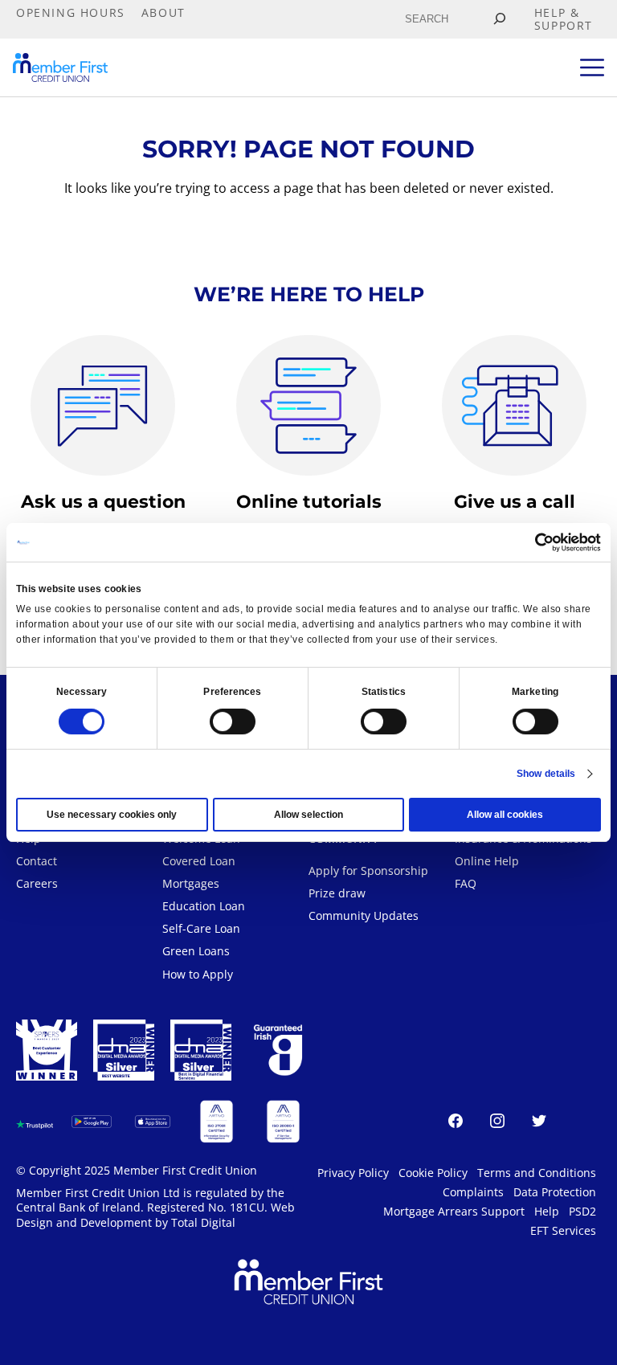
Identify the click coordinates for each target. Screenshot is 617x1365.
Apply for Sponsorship (368, 870)
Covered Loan (198, 860)
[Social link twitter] (539, 1123)
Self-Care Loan (201, 928)
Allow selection (308, 814)
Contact (36, 860)
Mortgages (190, 883)
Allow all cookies (505, 814)
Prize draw (337, 893)
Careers (37, 883)
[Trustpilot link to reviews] (34, 1121)
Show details (546, 773)
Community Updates (363, 915)
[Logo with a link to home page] (60, 67)
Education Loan (203, 905)
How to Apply (197, 974)
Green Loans (196, 950)
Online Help (487, 860)
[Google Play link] (91, 1121)
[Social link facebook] (455, 1123)
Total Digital (203, 1222)
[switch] (232, 721)
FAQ (465, 883)
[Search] (499, 19)
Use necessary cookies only (112, 814)
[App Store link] (152, 1121)
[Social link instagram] (497, 1123)
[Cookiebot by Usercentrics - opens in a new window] (530, 542)
